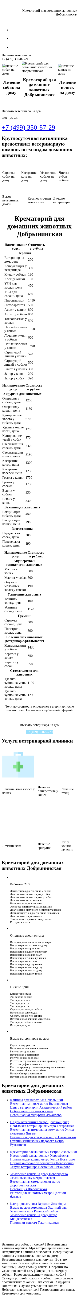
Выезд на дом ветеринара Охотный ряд (38, 1207)
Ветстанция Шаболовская (28, 1189)
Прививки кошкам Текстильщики (34, 1222)
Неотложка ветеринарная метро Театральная (42, 1126)
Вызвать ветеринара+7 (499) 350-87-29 (16, 57)
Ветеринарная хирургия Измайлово (36, 1115)
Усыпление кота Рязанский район (34, 1211)
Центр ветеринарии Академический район (41, 1107)
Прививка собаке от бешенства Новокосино (42, 1163)
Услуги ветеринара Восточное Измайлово (40, 1167)
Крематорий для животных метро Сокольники (43, 1152)
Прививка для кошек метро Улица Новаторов (42, 1159)
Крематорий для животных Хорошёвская (39, 1155)
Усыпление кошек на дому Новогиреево (39, 1174)
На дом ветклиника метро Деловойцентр (39, 1122)
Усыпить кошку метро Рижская (32, 1178)
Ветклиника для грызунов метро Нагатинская (43, 1137)
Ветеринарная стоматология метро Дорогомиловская (35, 1183)
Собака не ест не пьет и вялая (31, 1111)
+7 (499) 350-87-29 (39, 732)
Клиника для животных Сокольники (36, 1100)
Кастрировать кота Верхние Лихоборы (38, 1203)
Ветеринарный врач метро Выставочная (39, 1103)
